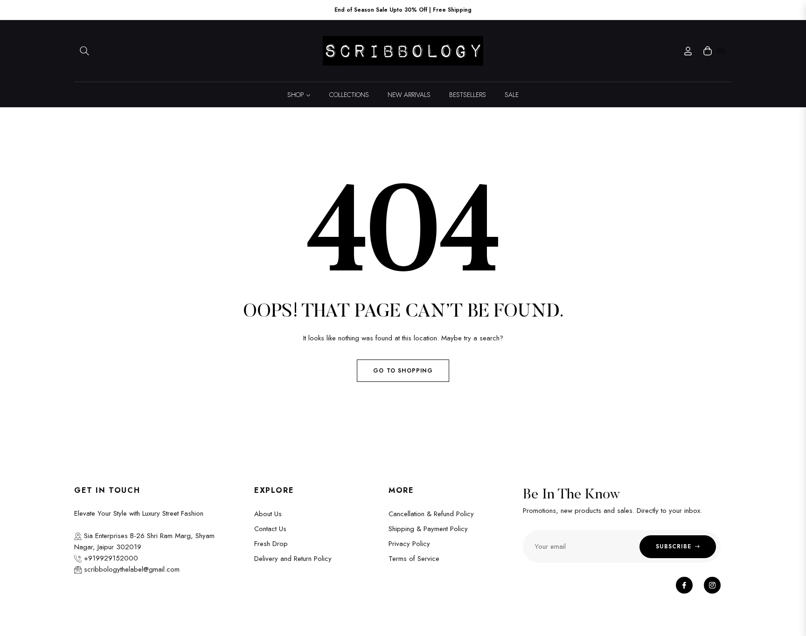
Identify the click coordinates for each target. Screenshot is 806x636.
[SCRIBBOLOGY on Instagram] (712, 585)
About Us (268, 514)
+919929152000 (110, 558)
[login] (688, 51)
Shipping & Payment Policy (428, 529)
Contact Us (270, 529)
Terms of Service (414, 558)
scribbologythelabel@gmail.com (131, 569)
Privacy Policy (409, 544)
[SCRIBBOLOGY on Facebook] (684, 585)
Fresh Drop (271, 544)
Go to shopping (403, 370)
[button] (84, 50)
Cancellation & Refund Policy (431, 514)
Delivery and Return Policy (293, 558)
